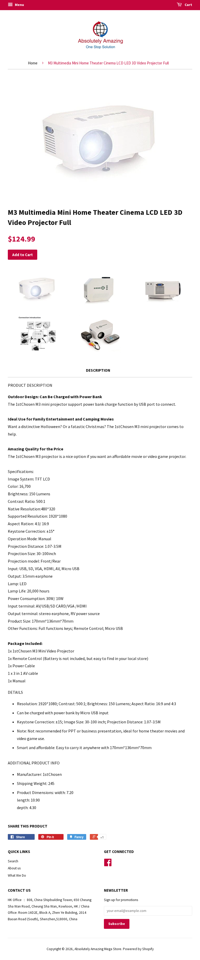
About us (14, 868)
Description (98, 370)
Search (13, 861)
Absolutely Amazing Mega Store (97, 949)
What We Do (17, 875)
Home (33, 63)
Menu (19, 4)
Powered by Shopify (138, 949)
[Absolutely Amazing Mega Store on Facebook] (108, 864)
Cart (188, 4)
